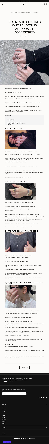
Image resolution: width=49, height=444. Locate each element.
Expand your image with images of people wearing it (17, 123)
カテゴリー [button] (4, 404)
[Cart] (46, 4)
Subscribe (23, 393)
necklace (3, 409)
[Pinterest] (46, 398)
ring (2, 407)
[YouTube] (44, 398)
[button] (3, 4)
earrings (3, 411)
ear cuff (3, 413)
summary (9, 124)
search (3, 423)
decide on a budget (11, 119)
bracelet (3, 415)
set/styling (4, 419)
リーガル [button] (4, 427)
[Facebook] (41, 398)
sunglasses (4, 421)
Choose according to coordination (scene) (15, 122)
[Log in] (44, 4)
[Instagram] (39, 398)
